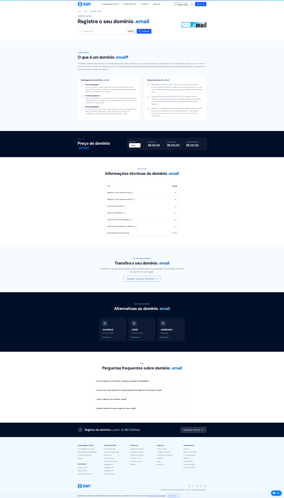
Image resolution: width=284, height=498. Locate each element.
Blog (158, 461)
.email (130, 31)
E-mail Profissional (84, 455)
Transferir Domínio (137, 452)
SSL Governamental (111, 452)
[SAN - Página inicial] (84, 4)
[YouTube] (201, 486)
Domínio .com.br (137, 461)
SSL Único (107, 455)
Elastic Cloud (82, 471)
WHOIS (133, 464)
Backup (80, 458)
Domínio (144, 4)
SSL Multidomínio (110, 461)
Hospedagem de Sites (86, 449)
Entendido (172, 496)
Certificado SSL (129, 4)
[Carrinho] (192, 4)
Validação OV (109, 468)
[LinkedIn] (205, 486)
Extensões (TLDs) (137, 455)
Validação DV (109, 464)
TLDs (86, 11)
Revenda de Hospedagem (87, 452)
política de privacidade (157, 496)
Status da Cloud (189, 468)
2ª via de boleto (189, 455)
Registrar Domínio (137, 449)
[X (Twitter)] (197, 486)
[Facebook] (193, 486)
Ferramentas (188, 461)
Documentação (189, 464)
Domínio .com (136, 458)
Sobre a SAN (161, 449)
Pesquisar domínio (191, 430)
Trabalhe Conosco (163, 452)
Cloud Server (82, 468)
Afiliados (160, 458)
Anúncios (160, 464)
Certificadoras (109, 474)
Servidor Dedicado (85, 474)
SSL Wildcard (109, 458)
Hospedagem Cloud (110, 4)
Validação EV (108, 471)
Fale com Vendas (189, 452)
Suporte (156, 4)
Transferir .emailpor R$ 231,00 (140, 278)
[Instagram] (189, 486)
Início (79, 11)
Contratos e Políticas (164, 455)
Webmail (186, 458)
